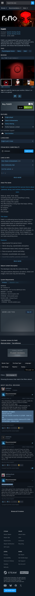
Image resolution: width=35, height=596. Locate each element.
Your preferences (16, 343)
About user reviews (6, 343)
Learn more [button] (28, 151)
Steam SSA (7, 537)
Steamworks (7, 540)
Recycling (21, 544)
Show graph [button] (28, 370)
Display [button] (23, 367)
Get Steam (21, 554)
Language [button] (28, 363)
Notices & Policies (9, 561)
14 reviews (8, 476)
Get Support (21, 561)
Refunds (6, 567)
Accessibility (7, 558)
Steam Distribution (9, 544)
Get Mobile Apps (10, 590)
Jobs (19, 537)
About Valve (21, 534)
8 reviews (8, 438)
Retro (19, 51)
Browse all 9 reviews (17, 511)
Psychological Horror (8, 51)
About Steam (7, 534)
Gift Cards (6, 547)
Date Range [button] (5, 367)
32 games (8, 390)
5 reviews (15, 390)
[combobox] (18, 3)
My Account (21, 564)
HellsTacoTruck (10, 474)
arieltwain (8, 388)
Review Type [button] (5, 363)
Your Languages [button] (11, 375)
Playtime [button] (14, 367)
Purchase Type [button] (17, 363)
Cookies (6, 564)
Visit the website (6, 169)
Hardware (21, 540)
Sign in (3, 90)
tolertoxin (8, 437)
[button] (4, 8)
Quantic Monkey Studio (13, 32)
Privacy (6, 554)
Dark (25, 51)
